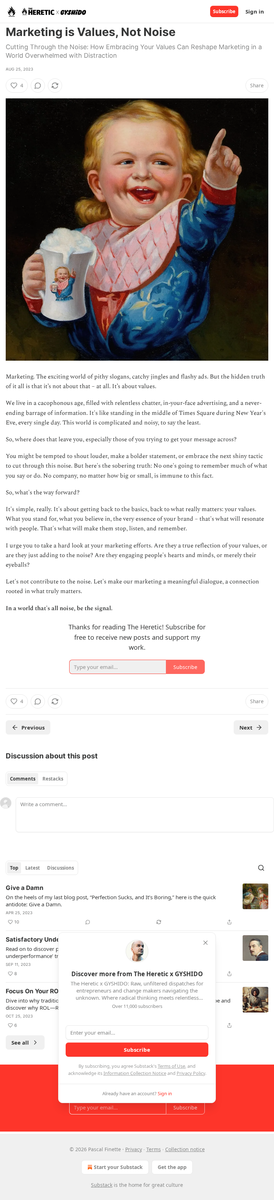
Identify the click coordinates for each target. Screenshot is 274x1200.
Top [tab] (14, 868)
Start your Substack (118, 1167)
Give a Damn (25, 887)
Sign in (254, 11)
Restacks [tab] (52, 779)
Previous (33, 727)
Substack (101, 1184)
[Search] (261, 868)
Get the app (172, 1167)
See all (20, 1042)
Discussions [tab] (60, 868)
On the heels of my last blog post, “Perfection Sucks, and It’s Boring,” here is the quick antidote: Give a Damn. (111, 900)
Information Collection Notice (134, 1073)
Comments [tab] (22, 779)
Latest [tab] (32, 868)
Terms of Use (171, 1066)
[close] (205, 942)
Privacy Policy (191, 1073)
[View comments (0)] (38, 85)
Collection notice (185, 1149)
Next (246, 727)
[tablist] (36, 779)
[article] (137, 905)
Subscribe (224, 11)
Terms (153, 1149)
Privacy (133, 1149)
